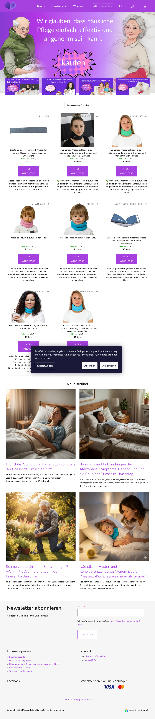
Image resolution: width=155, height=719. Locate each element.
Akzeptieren (109, 365)
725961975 (90, 660)
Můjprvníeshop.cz (84, 699)
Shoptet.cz (70, 699)
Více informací (42, 358)
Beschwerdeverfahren (19, 667)
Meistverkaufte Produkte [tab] (77, 105)
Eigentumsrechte (17, 656)
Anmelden (87, 634)
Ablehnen (89, 365)
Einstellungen (45, 365)
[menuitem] (41, 6)
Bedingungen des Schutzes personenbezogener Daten (34, 664)
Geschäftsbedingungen (20, 660)
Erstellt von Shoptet (138, 710)
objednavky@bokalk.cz (95, 656)
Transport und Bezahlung (21, 671)
